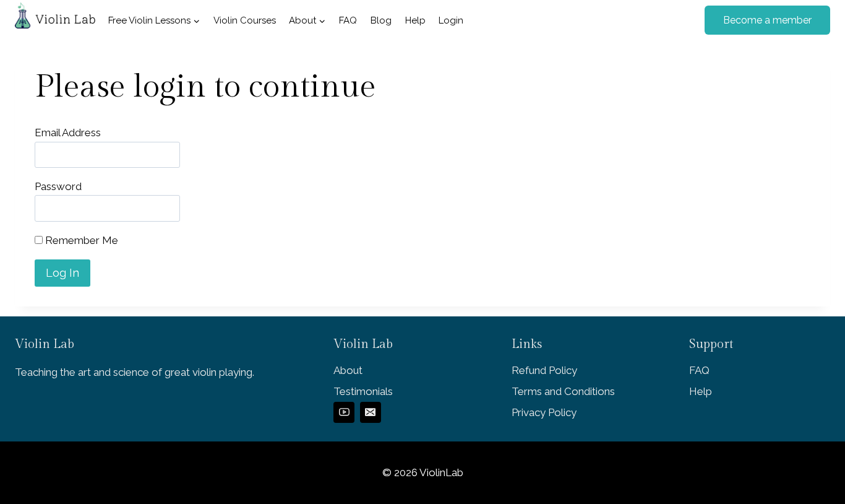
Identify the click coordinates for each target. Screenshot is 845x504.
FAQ (348, 20)
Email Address (68, 132)
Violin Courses (244, 20)
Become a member (767, 20)
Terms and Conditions (563, 391)
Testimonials (363, 391)
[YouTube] (343, 412)
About (347, 370)
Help (415, 20)
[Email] (370, 412)
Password (58, 186)
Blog (381, 20)
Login (451, 20)
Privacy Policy (544, 412)
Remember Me (80, 240)
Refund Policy (544, 370)
